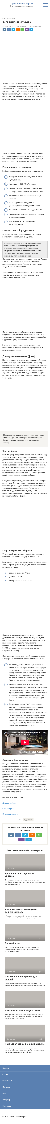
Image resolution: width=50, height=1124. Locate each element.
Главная (5, 1068)
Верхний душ (12, 943)
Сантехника (21, 26)
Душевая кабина (9, 803)
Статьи (5, 1074)
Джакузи (28, 820)
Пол (4, 1093)
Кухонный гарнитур (10, 814)
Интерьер (6, 1100)
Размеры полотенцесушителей (22, 1010)
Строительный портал (21, 3)
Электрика (6, 1106)
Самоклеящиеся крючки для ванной (21, 978)
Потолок (6, 1087)
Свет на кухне (8, 808)
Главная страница (8, 18)
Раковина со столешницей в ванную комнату (21, 910)
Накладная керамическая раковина (25, 1044)
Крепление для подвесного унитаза (20, 874)
